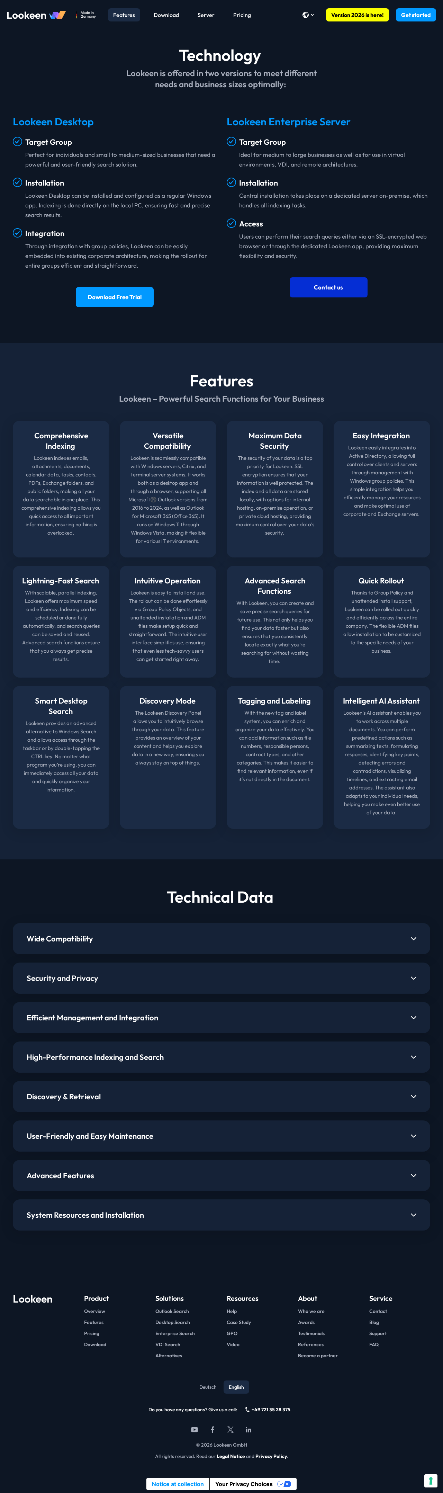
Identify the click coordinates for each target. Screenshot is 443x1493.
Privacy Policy (271, 1456)
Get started (416, 14)
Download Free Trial (115, 297)
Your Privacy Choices (244, 1484)
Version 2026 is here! (357, 14)
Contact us (328, 287)
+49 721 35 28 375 (271, 1409)
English (236, 1387)
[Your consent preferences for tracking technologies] (430, 1480)
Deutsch (208, 1387)
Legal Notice (231, 1456)
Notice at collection (178, 1484)
